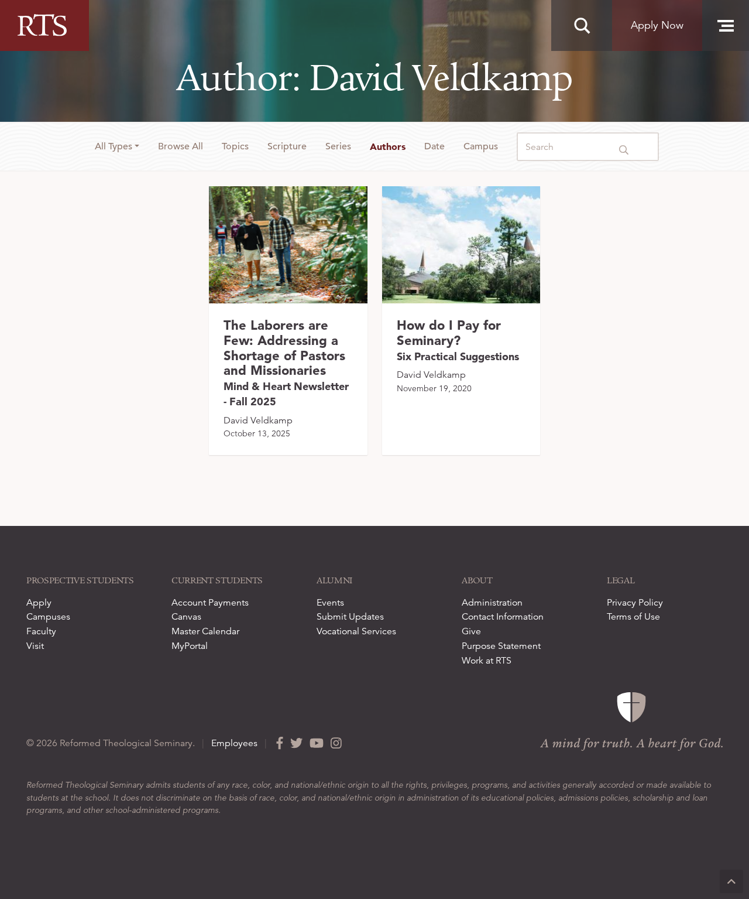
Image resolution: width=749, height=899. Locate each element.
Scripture (287, 146)
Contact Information (503, 617)
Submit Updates (350, 617)
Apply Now (657, 25)
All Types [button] (113, 146)
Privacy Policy (635, 603)
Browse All (180, 146)
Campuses (48, 617)
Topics (235, 146)
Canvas (186, 617)
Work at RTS (486, 660)
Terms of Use (633, 617)
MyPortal (189, 646)
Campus (480, 146)
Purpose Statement (501, 646)
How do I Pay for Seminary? (458, 340)
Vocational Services (356, 631)
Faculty (41, 631)
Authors (388, 146)
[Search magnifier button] (582, 26)
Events (330, 603)
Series (338, 146)
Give (471, 631)
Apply (38, 603)
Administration (492, 603)
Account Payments (210, 603)
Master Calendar (205, 631)
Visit (35, 646)
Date (434, 146)
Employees (234, 743)
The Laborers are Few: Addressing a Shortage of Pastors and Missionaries (286, 362)
